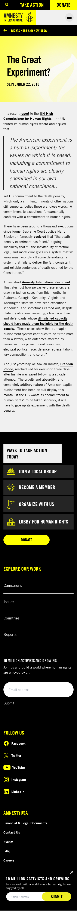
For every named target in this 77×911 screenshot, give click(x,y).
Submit (8, 703)
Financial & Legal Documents (25, 823)
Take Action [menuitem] (32, 5)
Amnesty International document (46, 282)
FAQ (6, 851)
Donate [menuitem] (66, 6)
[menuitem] (7, 5)
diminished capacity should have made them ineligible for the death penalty (38, 323)
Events (8, 842)
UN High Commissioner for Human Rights (28, 116)
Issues (9, 601)
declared (40, 236)
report (25, 113)
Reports (10, 634)
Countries (11, 618)
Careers (8, 860)
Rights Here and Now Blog (29, 30)
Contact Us (11, 832)
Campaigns (13, 585)
